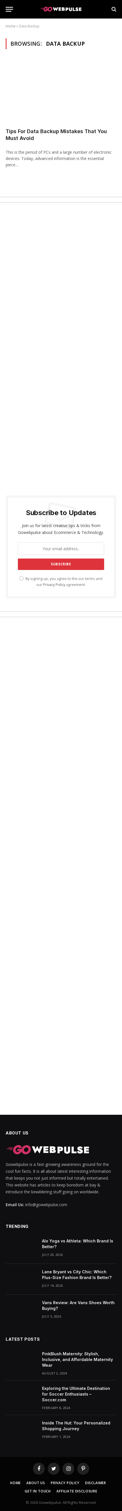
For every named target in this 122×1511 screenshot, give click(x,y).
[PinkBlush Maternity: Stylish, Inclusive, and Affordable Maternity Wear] (21, 1361)
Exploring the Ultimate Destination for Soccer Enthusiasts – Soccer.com (76, 1394)
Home (11, 26)
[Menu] (9, 9)
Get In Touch (38, 1491)
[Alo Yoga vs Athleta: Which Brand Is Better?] (21, 1248)
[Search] (113, 9)
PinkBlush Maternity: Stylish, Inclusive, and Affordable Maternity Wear (77, 1359)
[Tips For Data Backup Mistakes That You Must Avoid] (61, 92)
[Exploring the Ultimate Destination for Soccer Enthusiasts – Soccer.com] (21, 1396)
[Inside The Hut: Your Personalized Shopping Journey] (21, 1430)
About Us (35, 1482)
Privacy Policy (54, 584)
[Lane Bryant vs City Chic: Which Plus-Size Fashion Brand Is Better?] (21, 1279)
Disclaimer (95, 1482)
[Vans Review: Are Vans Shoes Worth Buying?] (21, 1310)
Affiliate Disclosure (76, 1491)
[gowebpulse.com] (61, 9)
